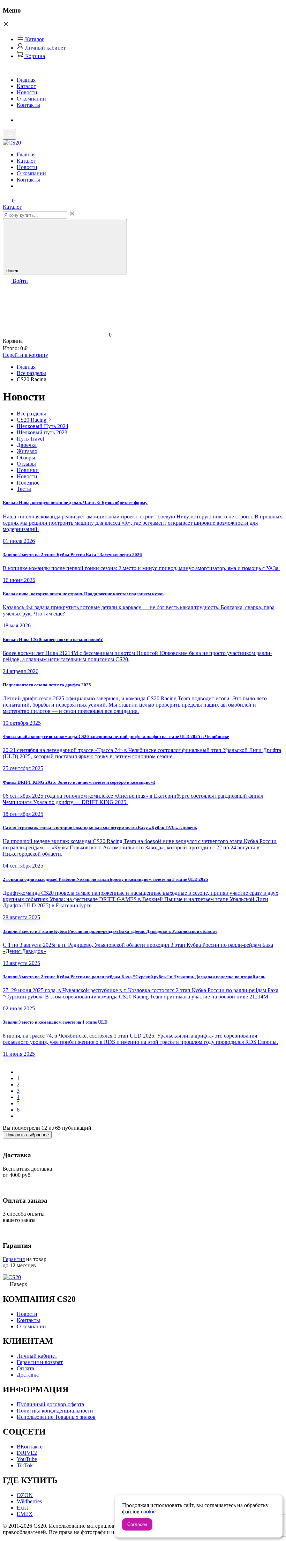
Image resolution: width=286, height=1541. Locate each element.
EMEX (25, 1514)
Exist (22, 1508)
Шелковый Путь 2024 (42, 426)
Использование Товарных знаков (56, 1417)
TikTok (25, 1465)
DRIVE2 (27, 1453)
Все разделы (31, 413)
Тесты (24, 489)
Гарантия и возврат (40, 1362)
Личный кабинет (45, 48)
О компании (31, 99)
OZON (25, 1495)
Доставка (28, 1375)
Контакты (28, 105)
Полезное (28, 483)
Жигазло (27, 451)
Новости (27, 92)
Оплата (25, 1368)
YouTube (27, 1459)
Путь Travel (30, 439)
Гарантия (14, 1259)
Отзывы (26, 464)
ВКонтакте (30, 1447)
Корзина (34, 56)
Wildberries (29, 1501)
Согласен (137, 1524)
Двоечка (27, 445)
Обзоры (26, 457)
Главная (26, 80)
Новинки (28, 470)
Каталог (34, 39)
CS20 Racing (32, 420)
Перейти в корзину (25, 355)
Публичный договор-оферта (50, 1404)
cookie (148, 1511)
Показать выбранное (27, 1134)
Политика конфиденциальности (55, 1411)
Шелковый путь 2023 (42, 432)
